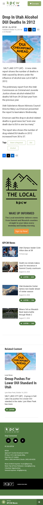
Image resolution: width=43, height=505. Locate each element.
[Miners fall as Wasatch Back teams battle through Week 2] (10, 313)
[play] (3, 502)
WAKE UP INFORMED (21, 213)
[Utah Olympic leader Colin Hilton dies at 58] (10, 252)
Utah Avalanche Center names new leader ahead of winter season (29, 289)
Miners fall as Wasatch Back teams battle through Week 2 (28, 312)
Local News (9, 375)
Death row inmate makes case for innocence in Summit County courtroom (30, 265)
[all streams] (40, 502)
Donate (35, 4)
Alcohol (13, 148)
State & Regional (16, 143)
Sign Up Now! (21, 231)
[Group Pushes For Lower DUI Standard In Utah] (20, 361)
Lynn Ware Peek (10, 393)
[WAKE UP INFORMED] (21, 189)
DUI (31, 143)
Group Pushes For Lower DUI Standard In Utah (21, 383)
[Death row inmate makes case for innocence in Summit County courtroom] (10, 267)
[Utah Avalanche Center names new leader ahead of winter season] (10, 290)
